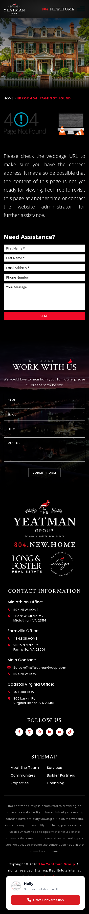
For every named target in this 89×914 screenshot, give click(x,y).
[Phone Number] (44, 544)
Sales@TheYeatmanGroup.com (39, 667)
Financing (55, 783)
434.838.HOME (25, 638)
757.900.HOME (25, 692)
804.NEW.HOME (26, 610)
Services (54, 767)
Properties (20, 783)
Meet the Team (25, 767)
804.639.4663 (28, 832)
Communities (23, 775)
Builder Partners (61, 775)
